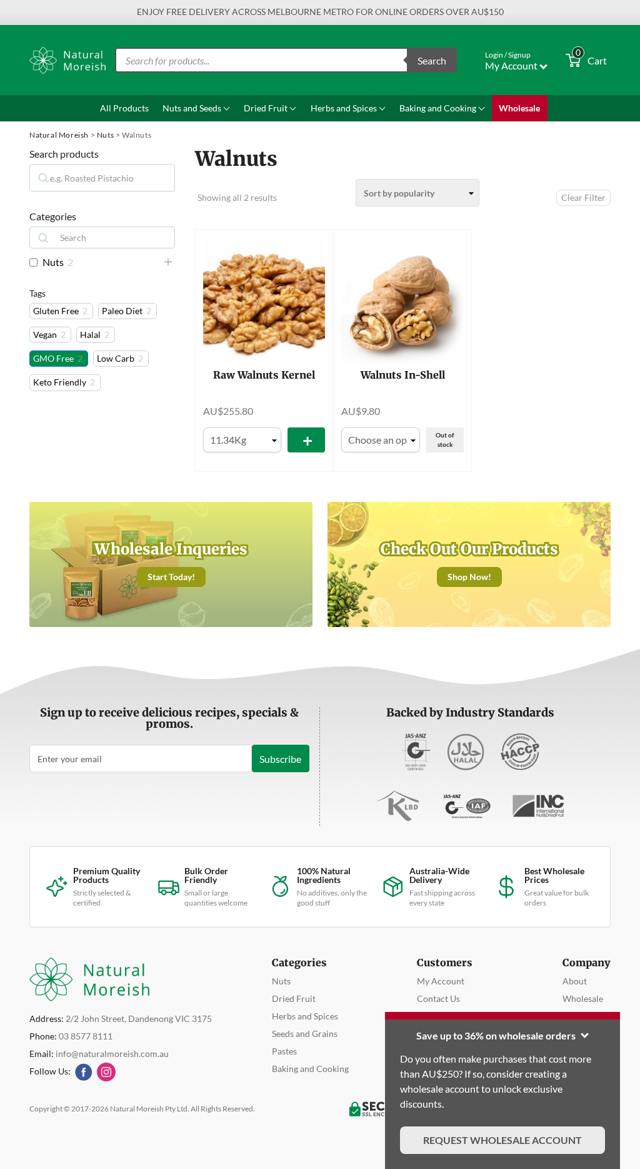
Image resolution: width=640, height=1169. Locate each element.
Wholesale (519, 108)
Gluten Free (56, 310)
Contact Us (438, 998)
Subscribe (280, 759)
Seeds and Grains (305, 1033)
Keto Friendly (59, 382)
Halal (90, 334)
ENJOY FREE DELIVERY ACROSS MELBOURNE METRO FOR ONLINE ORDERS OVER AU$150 (320, 11)
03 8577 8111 (85, 1036)
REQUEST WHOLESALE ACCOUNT (502, 1140)
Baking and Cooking (438, 108)
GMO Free (53, 358)
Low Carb (115, 358)
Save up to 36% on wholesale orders (496, 1035)
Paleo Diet (122, 310)
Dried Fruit (266, 108)
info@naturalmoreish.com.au (112, 1053)
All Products (124, 108)
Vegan (45, 334)
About (574, 981)
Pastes (284, 1051)
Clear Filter (583, 197)
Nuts (105, 135)
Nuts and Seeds (192, 108)
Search (432, 60)
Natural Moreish (59, 135)
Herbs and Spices (345, 108)
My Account (440, 981)
